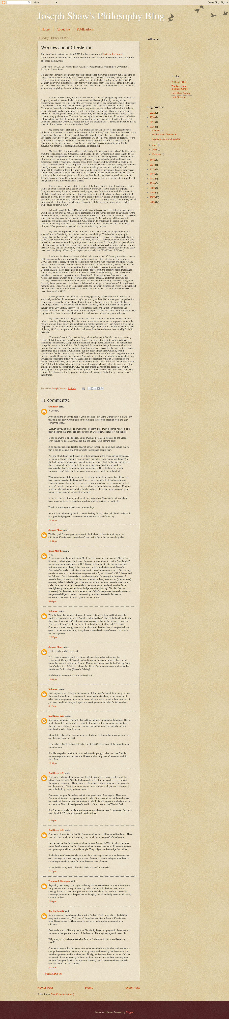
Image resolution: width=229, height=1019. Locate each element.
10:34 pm (53, 520)
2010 (152, 183)
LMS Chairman (178, 97)
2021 (152, 113)
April (154, 149)
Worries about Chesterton (164, 134)
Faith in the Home (112, 54)
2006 (152, 202)
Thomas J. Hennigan (59, 881)
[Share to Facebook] (98, 388)
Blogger (129, 1012)
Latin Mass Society (180, 93)
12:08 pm (53, 679)
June (155, 145)
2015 (152, 160)
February (157, 154)
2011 (152, 178)
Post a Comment (53, 974)
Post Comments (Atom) (62, 994)
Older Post (132, 987)
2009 (152, 188)
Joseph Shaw (55, 530)
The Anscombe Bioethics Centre (179, 87)
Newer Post (45, 987)
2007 (152, 197)
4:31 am (52, 967)
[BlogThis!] (92, 388)
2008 (152, 192)
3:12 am (52, 706)
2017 (152, 122)
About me (63, 29)
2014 (152, 165)
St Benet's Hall (178, 82)
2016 (152, 126)
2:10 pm (52, 820)
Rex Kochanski (56, 911)
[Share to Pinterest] (101, 388)
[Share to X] (95, 388)
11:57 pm (52, 637)
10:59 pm (53, 541)
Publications (85, 29)
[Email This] (89, 388)
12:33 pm (53, 763)
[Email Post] (83, 388)
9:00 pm (52, 601)
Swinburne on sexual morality (166, 139)
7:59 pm (52, 901)
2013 (152, 169)
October (156, 130)
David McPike (55, 551)
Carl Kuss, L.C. (56, 716)
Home (45, 29)
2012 (152, 174)
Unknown (53, 406)
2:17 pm (52, 871)
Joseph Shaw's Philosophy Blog (100, 15)
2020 (152, 117)
